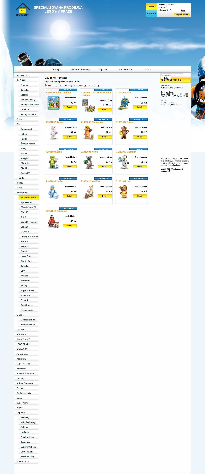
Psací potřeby (27, 437)
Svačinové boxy (28, 447)
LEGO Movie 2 (23, 344)
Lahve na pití (27, 452)
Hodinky (25, 432)
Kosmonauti (26, 129)
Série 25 (24, 227)
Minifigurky (21, 193)
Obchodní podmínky (80, 69)
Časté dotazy (125, 69)
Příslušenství (27, 310)
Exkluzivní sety (23, 393)
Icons (19, 398)
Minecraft (25, 295)
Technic (20, 378)
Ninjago (24, 285)
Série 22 (24, 251)
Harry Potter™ (23, 339)
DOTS (19, 188)
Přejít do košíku (181, 15)
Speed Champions (25, 373)
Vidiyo (19, 408)
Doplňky (25, 109)
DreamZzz (21, 329)
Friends (20, 178)
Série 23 (24, 246)
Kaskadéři (25, 173)
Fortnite (20, 388)
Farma (24, 153)
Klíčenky (25, 417)
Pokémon (21, 359)
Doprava (102, 69)
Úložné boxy (22, 461)
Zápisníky (25, 442)
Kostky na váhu (28, 114)
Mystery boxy (23, 75)
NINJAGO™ (22, 349)
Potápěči (25, 158)
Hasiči (24, 139)
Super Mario (22, 403)
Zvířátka (24, 90)
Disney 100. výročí (29, 237)
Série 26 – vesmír (29, 222)
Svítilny (24, 427)
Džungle (25, 163)
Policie (24, 134)
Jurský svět (22, 354)
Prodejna (56, 69)
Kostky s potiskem (30, 105)
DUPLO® (20, 80)
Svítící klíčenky (28, 422)
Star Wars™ (22, 334)
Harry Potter (27, 256)
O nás (148, 69)
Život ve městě (28, 144)
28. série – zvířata (29, 197)
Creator (20, 119)
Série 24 (24, 241)
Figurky (24, 85)
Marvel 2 (25, 232)
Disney (19, 183)
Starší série (26, 261)
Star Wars (25, 281)
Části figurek (27, 305)
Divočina (25, 168)
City (18, 124)
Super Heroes (27, 290)
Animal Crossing (24, 383)
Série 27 (24, 212)
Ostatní (24, 300)
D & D (23, 217)
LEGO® (48, 82)
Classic (20, 315)
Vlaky (23, 149)
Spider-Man (26, 202)
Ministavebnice (28, 320)
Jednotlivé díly (28, 325)
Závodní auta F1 (28, 207)
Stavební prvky (28, 100)
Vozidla (24, 95)
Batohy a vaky (27, 457)
